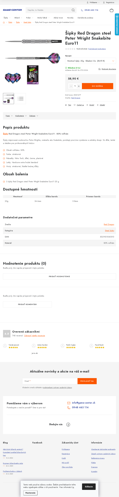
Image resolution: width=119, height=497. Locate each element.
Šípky (5, 133)
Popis (8, 116)
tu (73, 487)
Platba (93, 462)
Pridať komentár (27, 304)
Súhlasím (89, 486)
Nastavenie (30, 493)
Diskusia (32, 116)
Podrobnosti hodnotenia (97, 49)
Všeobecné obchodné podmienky (103, 449)
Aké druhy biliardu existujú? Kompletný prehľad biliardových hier (14, 452)
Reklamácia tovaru (98, 458)
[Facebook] (68, 424)
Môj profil (65, 462)
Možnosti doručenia (109, 69)
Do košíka (97, 86)
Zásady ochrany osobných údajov (103, 454)
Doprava (94, 467)
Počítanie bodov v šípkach (12, 471)
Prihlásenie (66, 449)
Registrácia (110, 2)
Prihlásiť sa (87, 381)
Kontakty (94, 471)
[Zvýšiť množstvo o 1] (79, 86)
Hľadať (73, 10)
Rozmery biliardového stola (13, 463)
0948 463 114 (91, 10)
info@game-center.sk (83, 402)
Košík (64, 458)
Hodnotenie (19, 116)
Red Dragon (75, 98)
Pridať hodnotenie (59, 276)
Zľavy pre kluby (67, 467)
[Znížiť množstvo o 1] (71, 86)
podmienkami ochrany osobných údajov (57, 387)
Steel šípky (109, 230)
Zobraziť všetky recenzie (34, 335)
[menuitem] (8, 17)
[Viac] (109, 17)
